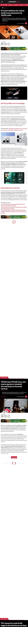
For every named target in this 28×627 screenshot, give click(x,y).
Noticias (5, 5)
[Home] (2, 7)
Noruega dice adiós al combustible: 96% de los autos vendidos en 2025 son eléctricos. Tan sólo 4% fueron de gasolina (13, 211)
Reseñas (10, 5)
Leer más (14, 457)
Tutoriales (16, 5)
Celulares (22, 5)
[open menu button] (2, 2)
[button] (2, 5)
